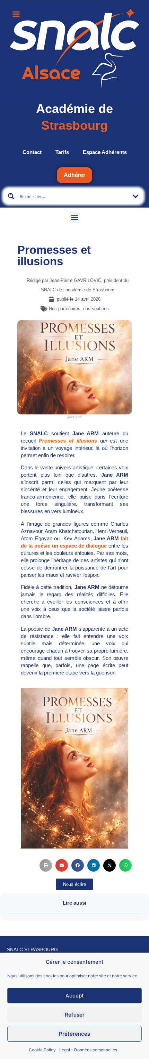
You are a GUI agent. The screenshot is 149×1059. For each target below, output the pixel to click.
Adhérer (74, 175)
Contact (32, 152)
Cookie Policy (42, 1049)
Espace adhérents (105, 152)
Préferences (74, 1033)
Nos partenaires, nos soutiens (79, 308)
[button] (74, 217)
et (58, 441)
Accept (74, 995)
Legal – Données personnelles (88, 1049)
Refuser (75, 1014)
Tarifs (62, 152)
